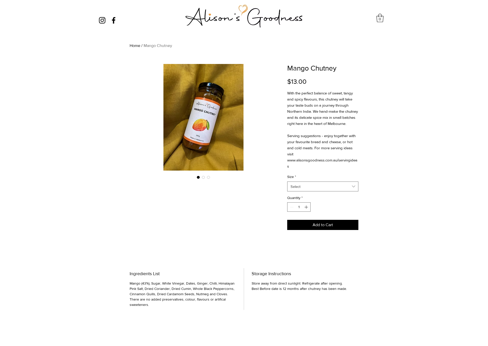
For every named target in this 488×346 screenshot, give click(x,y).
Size (291, 177)
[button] (380, 18)
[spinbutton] (298, 207)
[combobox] (322, 186)
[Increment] (306, 207)
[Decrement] (291, 207)
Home (135, 45)
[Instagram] (102, 20)
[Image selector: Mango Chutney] (198, 177)
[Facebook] (113, 20)
